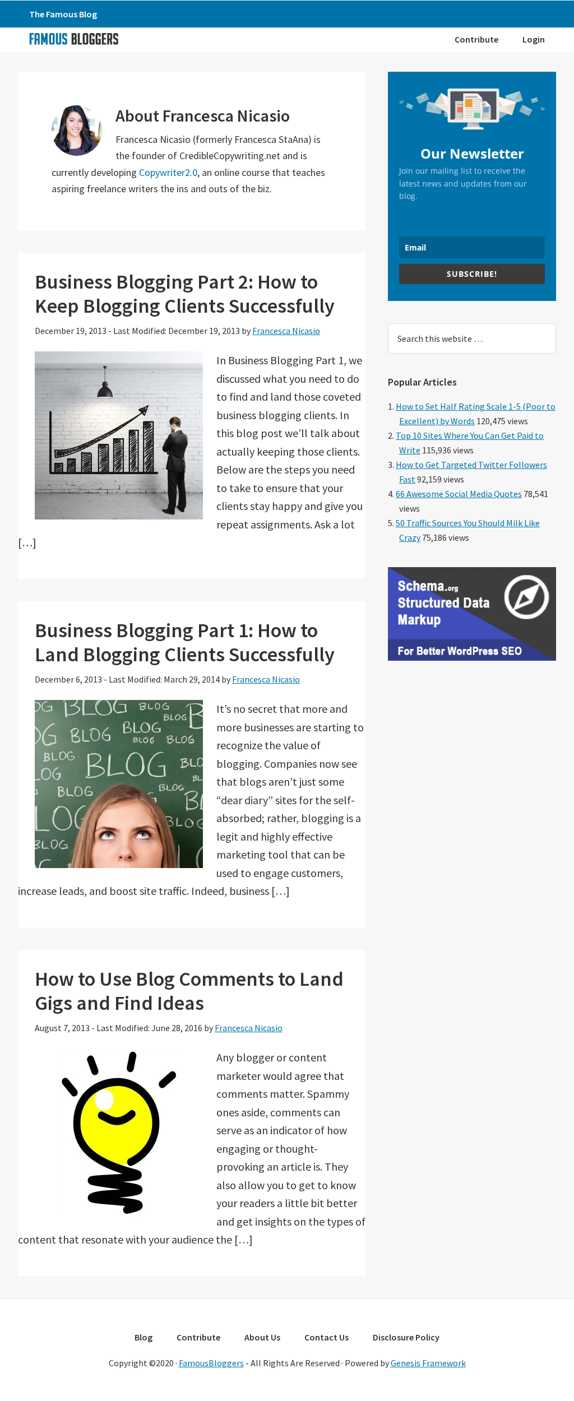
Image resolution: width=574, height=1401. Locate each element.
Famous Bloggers (73, 39)
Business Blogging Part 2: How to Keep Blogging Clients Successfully (185, 293)
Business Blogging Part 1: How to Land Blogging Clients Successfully (185, 642)
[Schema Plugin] (472, 657)
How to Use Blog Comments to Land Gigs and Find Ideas (189, 990)
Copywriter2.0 (168, 172)
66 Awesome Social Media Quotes (459, 493)
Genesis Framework (428, 1362)
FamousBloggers (211, 1362)
